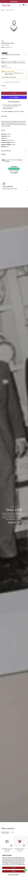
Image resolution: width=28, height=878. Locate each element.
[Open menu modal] (26, 5)
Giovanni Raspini (5, 45)
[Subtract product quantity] (2, 88)
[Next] (25, 1)
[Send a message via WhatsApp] (25, 870)
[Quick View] (11, 845)
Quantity (3, 85)
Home (2, 10)
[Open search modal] (20, 5)
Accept (13, 867)
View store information (8, 108)
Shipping (10, 111)
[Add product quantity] (6, 88)
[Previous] (2, 1)
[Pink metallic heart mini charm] (19, 841)
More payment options (14, 101)
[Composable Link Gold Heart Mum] (7, 841)
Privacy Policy (21, 864)
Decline (14, 871)
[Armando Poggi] (6, 5)
